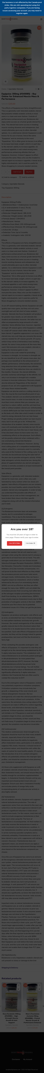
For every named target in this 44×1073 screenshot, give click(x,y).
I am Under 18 (30, 543)
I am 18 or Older (14, 543)
